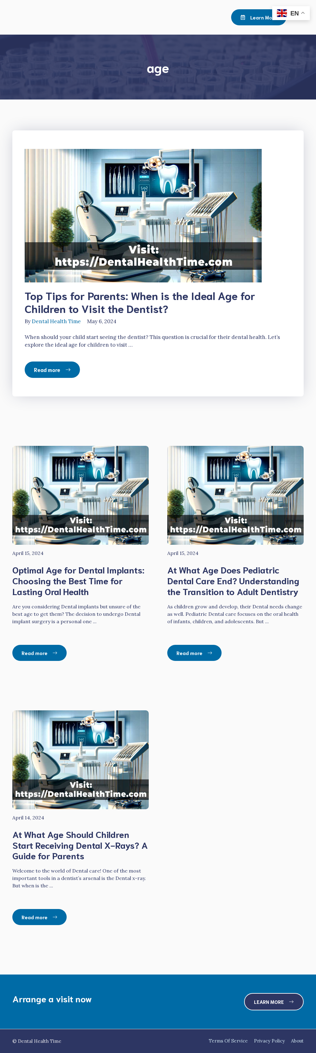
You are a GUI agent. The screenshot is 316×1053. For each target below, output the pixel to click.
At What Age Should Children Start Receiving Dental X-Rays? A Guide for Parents (80, 844)
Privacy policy (269, 1041)
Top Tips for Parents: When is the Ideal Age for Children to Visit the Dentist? (140, 301)
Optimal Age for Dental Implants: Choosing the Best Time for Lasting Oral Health (78, 580)
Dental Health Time (56, 321)
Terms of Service (228, 1041)
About (297, 1041)
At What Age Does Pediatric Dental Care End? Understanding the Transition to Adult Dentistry (233, 580)
